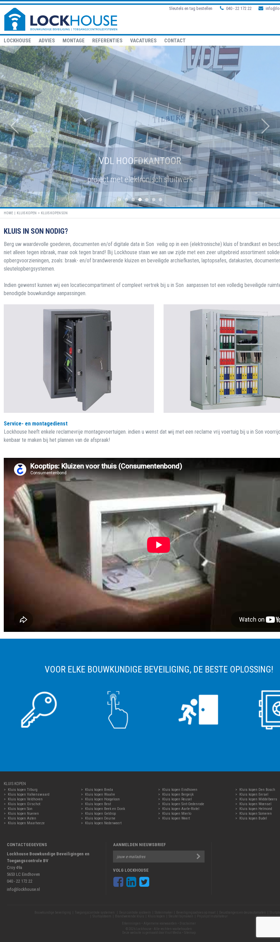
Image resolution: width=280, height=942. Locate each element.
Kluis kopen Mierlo (176, 813)
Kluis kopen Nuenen (23, 813)
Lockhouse (17, 41)
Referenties (107, 41)
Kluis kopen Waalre (100, 794)
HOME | (10, 213)
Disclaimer (188, 923)
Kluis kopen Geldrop (100, 813)
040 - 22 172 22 (239, 8)
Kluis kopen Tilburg (23, 789)
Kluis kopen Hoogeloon (102, 799)
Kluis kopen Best (98, 804)
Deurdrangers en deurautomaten (242, 912)
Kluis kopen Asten (22, 818)
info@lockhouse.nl (23, 889)
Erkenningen (131, 923)
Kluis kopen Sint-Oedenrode (183, 804)
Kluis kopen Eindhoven (179, 789)
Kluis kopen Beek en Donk (105, 809)
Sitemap (190, 932)
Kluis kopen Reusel (177, 799)
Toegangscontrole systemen (95, 912)
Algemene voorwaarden (160, 923)
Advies (47, 41)
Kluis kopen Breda (99, 789)
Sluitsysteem (102, 916)
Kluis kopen (27, 213)
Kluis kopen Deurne (100, 818)
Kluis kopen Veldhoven (25, 799)
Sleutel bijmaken (181, 916)
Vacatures (143, 41)
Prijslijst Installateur (212, 916)
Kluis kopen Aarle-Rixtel (180, 809)
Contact (175, 41)
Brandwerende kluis (129, 916)
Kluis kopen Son (54, 213)
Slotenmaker (163, 912)
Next (269, 126)
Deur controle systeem (135, 912)
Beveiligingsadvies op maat (195, 912)
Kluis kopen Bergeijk (178, 794)
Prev (11, 126)
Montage (73, 41)
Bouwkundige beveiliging (52, 912)
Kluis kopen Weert (176, 818)
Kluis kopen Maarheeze (26, 823)
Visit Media (173, 932)
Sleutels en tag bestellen (190, 8)
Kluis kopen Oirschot (24, 804)
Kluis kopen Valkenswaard (29, 794)
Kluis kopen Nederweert (103, 823)
